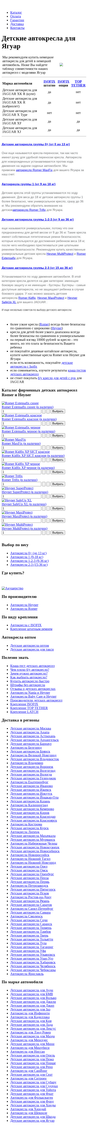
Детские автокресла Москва (30, 728)
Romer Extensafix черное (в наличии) (28, 431)
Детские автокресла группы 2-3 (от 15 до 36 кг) (37, 267)
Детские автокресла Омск (29, 870)
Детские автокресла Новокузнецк (34, 847)
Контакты (17, 28)
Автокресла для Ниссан (27, 1051)
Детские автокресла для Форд (32, 1101)
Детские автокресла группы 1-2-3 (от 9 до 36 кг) (38, 219)
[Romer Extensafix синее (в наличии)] (20, 403)
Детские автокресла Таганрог (31, 947)
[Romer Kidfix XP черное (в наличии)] (21, 464)
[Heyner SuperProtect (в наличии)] (17, 488)
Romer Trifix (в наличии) (19, 480)
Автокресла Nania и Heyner (30, 692)
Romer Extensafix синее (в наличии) (27, 407)
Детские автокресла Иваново (31, 786)
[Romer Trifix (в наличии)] (12, 476)
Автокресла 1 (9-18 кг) (26, 557)
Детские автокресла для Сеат (31, 1074)
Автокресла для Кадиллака (30, 1017)
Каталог (16, 12)
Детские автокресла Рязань (29, 901)
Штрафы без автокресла (27, 685)
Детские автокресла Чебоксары (33, 970)
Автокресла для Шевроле (28, 1113)
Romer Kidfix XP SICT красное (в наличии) (33, 455)
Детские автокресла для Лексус (33, 1028)
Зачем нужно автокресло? (29, 673)
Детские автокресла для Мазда (32, 1036)
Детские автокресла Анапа (29, 732)
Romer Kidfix (27, 297)
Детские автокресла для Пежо (32, 1059)
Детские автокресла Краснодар (33, 816)
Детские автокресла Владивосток (34, 759)
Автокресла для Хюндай (28, 1109)
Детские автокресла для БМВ (31, 994)
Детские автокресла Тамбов (30, 931)
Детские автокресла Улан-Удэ (31, 958)
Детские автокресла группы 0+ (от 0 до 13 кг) (36, 144)
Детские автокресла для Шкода (33, 1117)
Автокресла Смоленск (26, 916)
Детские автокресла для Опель (32, 1055)
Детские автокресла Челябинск (33, 966)
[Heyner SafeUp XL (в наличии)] (17, 500)
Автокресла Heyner (24, 605)
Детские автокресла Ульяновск (32, 954)
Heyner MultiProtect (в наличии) (24, 528)
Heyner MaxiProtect (50, 297)
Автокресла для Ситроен (28, 1078)
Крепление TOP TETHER (29, 708)
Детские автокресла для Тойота (33, 1090)
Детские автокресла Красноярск (33, 820)
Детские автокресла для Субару (33, 1082)
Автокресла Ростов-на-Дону (30, 897)
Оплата (15, 16)
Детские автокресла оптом (29, 645)
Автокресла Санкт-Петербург (31, 908)
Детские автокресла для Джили (33, 1002)
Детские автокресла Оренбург (32, 874)
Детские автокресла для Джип (32, 1005)
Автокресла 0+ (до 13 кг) (28, 553)
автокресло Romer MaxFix (34, 170)
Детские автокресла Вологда (31, 774)
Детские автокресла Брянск (30, 751)
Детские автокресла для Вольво (33, 998)
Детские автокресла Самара (30, 912)
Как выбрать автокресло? (28, 677)
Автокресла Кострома (26, 824)
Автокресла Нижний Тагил (30, 859)
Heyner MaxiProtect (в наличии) (24, 516)
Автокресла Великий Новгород (33, 755)
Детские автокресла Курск (29, 828)
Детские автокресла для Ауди (31, 990)
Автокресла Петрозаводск (29, 885)
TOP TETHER (78, 83)
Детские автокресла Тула (28, 943)
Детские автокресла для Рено (31, 1067)
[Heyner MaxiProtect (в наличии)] (17, 512)
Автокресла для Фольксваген (31, 1097)
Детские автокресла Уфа (28, 951)
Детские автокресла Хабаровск (33, 962)
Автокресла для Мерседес (29, 1040)
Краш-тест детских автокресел (32, 666)
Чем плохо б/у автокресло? (29, 669)
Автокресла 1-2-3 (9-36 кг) (29, 561)
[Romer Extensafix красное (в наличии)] (22, 415)
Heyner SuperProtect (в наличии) (25, 492)
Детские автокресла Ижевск (30, 790)
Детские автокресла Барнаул (30, 744)
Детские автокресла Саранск (31, 924)
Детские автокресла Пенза (29, 878)
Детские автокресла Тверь (29, 935)
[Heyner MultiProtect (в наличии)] (17, 524)
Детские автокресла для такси (32, 649)
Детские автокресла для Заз (30, 1009)
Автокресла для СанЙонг (28, 1071)
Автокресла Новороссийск (29, 855)
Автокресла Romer (23, 609)
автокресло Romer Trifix (29, 210)
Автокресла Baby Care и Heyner (33, 696)
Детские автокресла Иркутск (31, 793)
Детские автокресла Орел (28, 866)
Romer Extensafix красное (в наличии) (29, 419)
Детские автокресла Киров (29, 813)
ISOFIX (49, 81)
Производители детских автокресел (36, 700)
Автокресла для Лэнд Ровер (30, 1032)
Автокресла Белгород (26, 747)
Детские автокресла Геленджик (33, 778)
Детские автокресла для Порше (33, 1063)
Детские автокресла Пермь (29, 882)
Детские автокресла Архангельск (34, 740)
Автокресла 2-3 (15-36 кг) (29, 564)
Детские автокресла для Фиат (31, 1094)
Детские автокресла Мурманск (32, 839)
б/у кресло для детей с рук (57, 378)
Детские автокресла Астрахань (32, 736)
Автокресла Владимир (26, 763)
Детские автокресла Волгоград (32, 770)
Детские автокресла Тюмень (30, 928)
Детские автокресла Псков (29, 893)
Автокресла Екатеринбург (29, 782)
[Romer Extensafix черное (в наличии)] (21, 427)
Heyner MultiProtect (60, 253)
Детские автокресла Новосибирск (35, 851)
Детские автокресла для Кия (30, 1021)
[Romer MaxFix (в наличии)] (14, 439)
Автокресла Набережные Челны (33, 843)
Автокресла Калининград (29, 805)
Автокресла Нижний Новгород (33, 862)
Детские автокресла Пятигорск (33, 889)
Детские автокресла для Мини (32, 1044)
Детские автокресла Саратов (31, 905)
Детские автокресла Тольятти (31, 939)
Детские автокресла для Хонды (33, 1105)
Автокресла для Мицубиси (30, 1048)
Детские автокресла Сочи (29, 920)
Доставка (17, 24)
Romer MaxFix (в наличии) (21, 443)
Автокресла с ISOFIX (26, 625)
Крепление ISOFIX (24, 704)
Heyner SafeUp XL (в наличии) (24, 504)
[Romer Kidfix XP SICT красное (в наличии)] (26, 452)
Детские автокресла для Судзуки (34, 1086)
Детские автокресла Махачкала (33, 836)
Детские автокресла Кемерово (32, 809)
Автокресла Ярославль (27, 974)
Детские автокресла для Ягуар (32, 1120)
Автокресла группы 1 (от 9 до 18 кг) (29, 184)
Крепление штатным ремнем (31, 629)
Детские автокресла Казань (30, 801)
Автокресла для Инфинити (30, 1013)
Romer (44, 324)
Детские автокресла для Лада (31, 1025)
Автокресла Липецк (25, 832)
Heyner (57, 328)
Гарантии (17, 20)
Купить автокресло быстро (29, 681)
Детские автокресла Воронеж (31, 767)
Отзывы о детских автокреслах (33, 689)
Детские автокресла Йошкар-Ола (34, 797)
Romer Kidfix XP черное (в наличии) (28, 467)
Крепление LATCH (24, 712)
